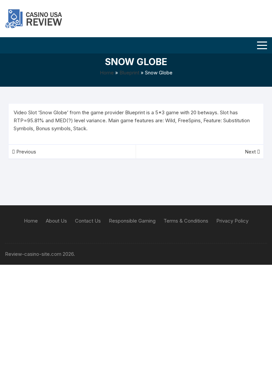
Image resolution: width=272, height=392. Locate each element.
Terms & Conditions (186, 221)
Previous (25, 151)
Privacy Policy (232, 221)
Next (251, 151)
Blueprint (129, 72)
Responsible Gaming (132, 221)
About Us (56, 221)
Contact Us (88, 221)
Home (107, 72)
